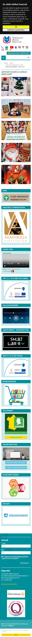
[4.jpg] (16, 152)
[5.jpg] (16, 174)
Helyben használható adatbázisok (16, 467)
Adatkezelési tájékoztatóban (13, 556)
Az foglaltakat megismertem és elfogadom (14, 557)
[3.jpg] (16, 130)
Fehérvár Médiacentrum (13, 269)
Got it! (16, 634)
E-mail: (3, 543)
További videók (7, 271)
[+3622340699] (2, 48)
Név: (2, 550)
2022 (11, 63)
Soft (11, 625)
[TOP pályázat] (16, 290)
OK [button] (16, 27)
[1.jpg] (16, 86)
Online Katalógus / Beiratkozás (18, 53)
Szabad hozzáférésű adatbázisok (16, 462)
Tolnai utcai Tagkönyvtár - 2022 (14, 65)
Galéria (6, 63)
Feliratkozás (24, 563)
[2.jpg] (16, 108)
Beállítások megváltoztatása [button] (16, 30)
